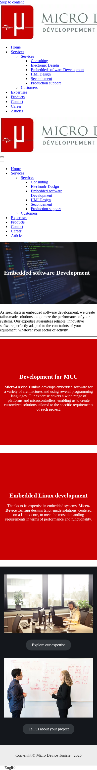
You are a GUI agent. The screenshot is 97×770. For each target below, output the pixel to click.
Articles (17, 111)
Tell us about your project (49, 729)
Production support (46, 83)
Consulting (39, 61)
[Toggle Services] (87, 173)
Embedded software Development (57, 70)
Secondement (41, 78)
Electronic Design (45, 65)
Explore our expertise (48, 645)
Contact (17, 101)
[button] (48, 768)
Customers (29, 87)
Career (16, 106)
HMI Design (41, 74)
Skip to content (12, 2)
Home (16, 47)
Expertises (19, 92)
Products (18, 97)
